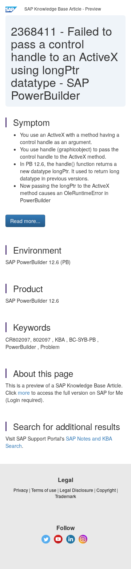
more (24, 392)
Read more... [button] (25, 220)
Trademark (65, 496)
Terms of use (43, 490)
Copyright (106, 490)
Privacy (20, 490)
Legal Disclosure (76, 490)
